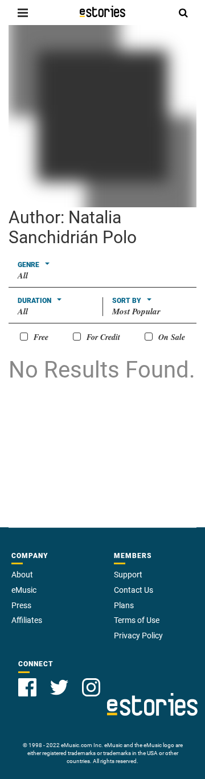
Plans (124, 605)
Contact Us (133, 589)
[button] (23, 12)
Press (21, 605)
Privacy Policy (138, 635)
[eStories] (102, 11)
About (22, 574)
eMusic (23, 589)
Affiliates (26, 620)
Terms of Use (136, 620)
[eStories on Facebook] (27, 687)
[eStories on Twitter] (59, 687)
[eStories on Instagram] (91, 687)
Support (128, 574)
